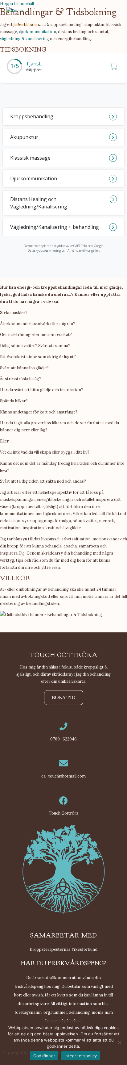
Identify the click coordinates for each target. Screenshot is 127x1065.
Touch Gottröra (63, 813)
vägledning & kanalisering (24, 38)
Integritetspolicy (80, 1055)
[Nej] (119, 1042)
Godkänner (44, 1055)
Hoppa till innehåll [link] (17, 3)
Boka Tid (64, 697)
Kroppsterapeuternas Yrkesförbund (63, 949)
